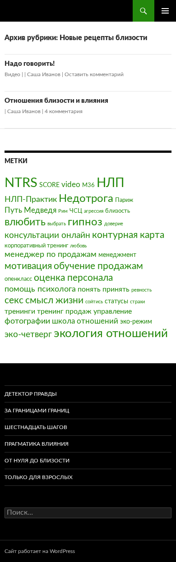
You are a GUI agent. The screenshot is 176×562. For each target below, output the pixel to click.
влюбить (25, 222)
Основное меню (165, 11)
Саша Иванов (43, 74)
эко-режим (136, 321)
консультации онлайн (47, 235)
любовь (78, 245)
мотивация (28, 266)
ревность (141, 290)
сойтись (94, 301)
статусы (116, 301)
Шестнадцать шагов (36, 427)
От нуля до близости (37, 460)
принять (116, 289)
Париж (124, 200)
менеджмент (117, 254)
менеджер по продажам (51, 254)
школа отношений (85, 321)
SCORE (49, 185)
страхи (137, 301)
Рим (63, 211)
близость (117, 211)
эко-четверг (28, 334)
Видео (12, 74)
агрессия (93, 211)
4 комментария (64, 111)
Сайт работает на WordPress (40, 551)
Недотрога (86, 198)
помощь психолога (40, 289)
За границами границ (37, 410)
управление (112, 311)
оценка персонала (73, 278)
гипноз (85, 222)
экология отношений (111, 333)
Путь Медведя (30, 210)
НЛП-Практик (31, 199)
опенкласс (18, 279)
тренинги (20, 311)
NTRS (21, 183)
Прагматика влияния (37, 444)
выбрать (56, 223)
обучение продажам (98, 266)
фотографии (27, 321)
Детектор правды (31, 394)
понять (89, 289)
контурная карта (128, 235)
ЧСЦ (75, 211)
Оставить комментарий (94, 74)
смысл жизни (54, 300)
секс (14, 300)
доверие (113, 223)
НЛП (111, 183)
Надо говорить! (30, 63)
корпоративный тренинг (36, 245)
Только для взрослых (39, 477)
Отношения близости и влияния (56, 100)
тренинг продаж (64, 311)
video (70, 184)
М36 (88, 185)
